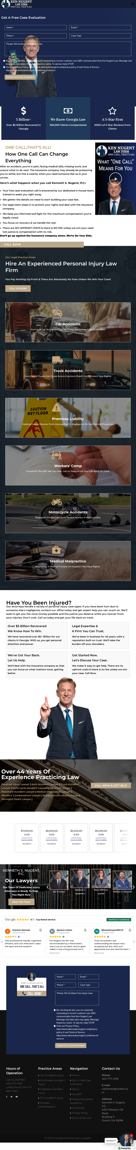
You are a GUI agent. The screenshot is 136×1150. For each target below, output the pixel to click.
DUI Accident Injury (51, 1097)
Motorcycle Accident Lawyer (29, 788)
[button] (115, 178)
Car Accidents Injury (52, 1075)
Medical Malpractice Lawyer (54, 791)
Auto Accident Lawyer (45, 784)
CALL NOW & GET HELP (111, 785)
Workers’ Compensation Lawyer (21, 795)
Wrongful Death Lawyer (16, 799)
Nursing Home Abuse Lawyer (61, 795)
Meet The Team (21, 902)
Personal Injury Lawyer (15, 784)
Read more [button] (10, 953)
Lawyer (30, 791)
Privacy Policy (80, 1113)
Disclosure (78, 1108)
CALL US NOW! (18, 288)
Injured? (77, 1094)
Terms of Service (81, 1118)
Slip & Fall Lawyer (60, 788)
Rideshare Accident (13, 791)
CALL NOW (12, 244)
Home (75, 1075)
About (75, 1089)
